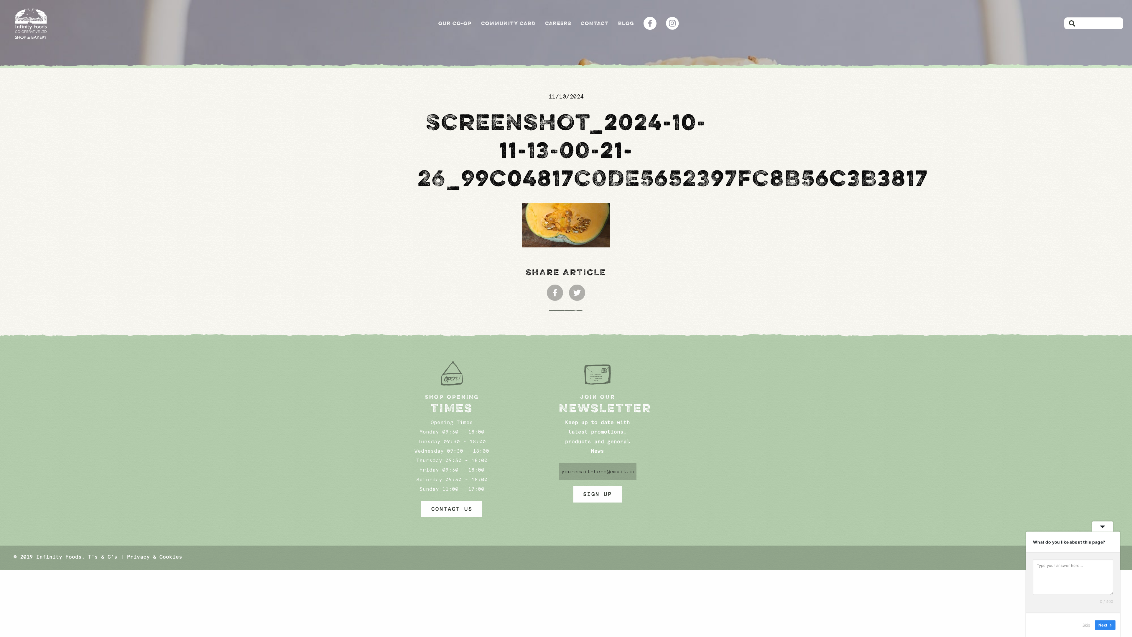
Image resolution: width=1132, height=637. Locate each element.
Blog (626, 23)
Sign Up (597, 494)
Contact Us (452, 509)
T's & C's (102, 557)
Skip (1086, 625)
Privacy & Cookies (154, 557)
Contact (595, 23)
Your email (597, 471)
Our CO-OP (455, 23)
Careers (558, 23)
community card (508, 23)
